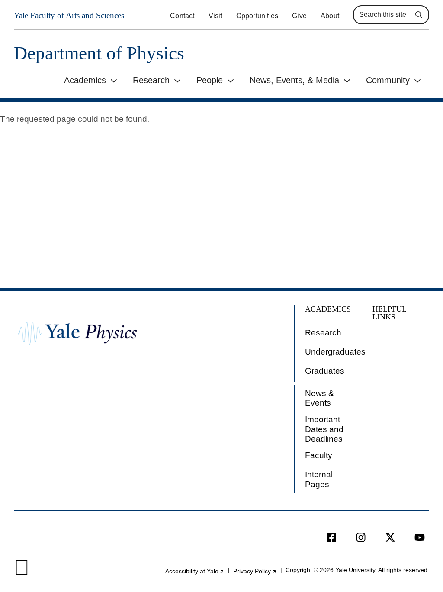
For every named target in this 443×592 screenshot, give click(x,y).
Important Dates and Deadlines (324, 429)
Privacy (255, 571)
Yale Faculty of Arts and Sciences (69, 15)
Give (299, 16)
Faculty (318, 455)
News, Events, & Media (294, 80)
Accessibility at (195, 571)
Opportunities (257, 16)
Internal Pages (319, 479)
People (209, 80)
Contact (182, 16)
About (330, 16)
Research (151, 80)
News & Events (319, 398)
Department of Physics (99, 53)
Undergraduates (335, 351)
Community (388, 80)
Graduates (324, 370)
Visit (215, 16)
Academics (85, 80)
